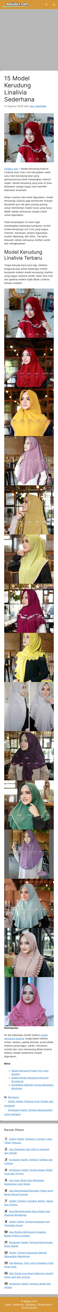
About (8, 1304)
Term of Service (29, 1307)
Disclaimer (30, 1304)
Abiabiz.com (11, 168)
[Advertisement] (29, 40)
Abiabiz (27, 1301)
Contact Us (18, 1304)
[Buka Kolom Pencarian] (46, 4)
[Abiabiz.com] (17, 4)
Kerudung (13, 1097)
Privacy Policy (45, 1304)
